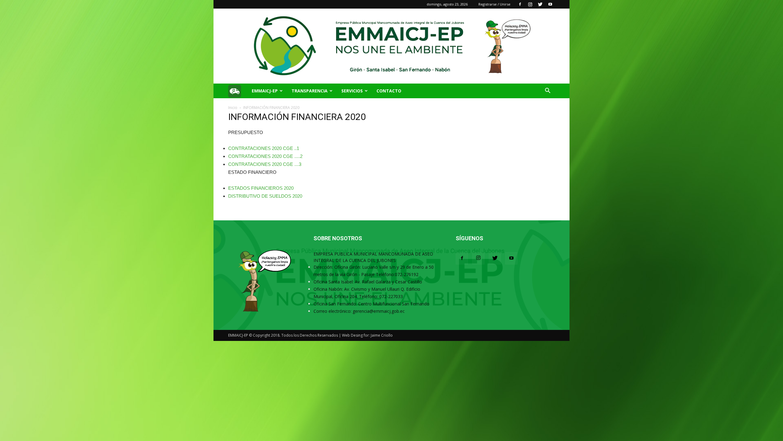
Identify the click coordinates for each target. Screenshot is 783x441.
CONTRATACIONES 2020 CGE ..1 (263, 148)
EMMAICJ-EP (265, 91)
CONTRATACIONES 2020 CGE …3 (264, 164)
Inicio (232, 107)
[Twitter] (540, 4)
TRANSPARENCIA (309, 91)
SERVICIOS (352, 91)
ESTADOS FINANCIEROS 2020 (261, 188)
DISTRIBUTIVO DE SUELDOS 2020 (265, 196)
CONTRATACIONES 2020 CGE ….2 (265, 156)
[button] (547, 91)
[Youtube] (550, 4)
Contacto (389, 91)
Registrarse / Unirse (494, 4)
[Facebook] (520, 4)
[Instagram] (530, 4)
